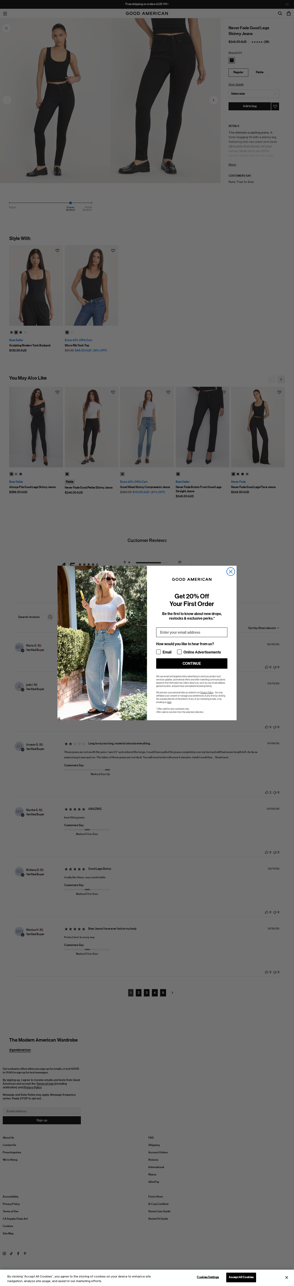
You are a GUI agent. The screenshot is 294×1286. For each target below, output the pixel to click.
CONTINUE (192, 663)
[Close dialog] (231, 572)
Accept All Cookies (241, 1277)
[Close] (287, 1277)
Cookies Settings (208, 1277)
